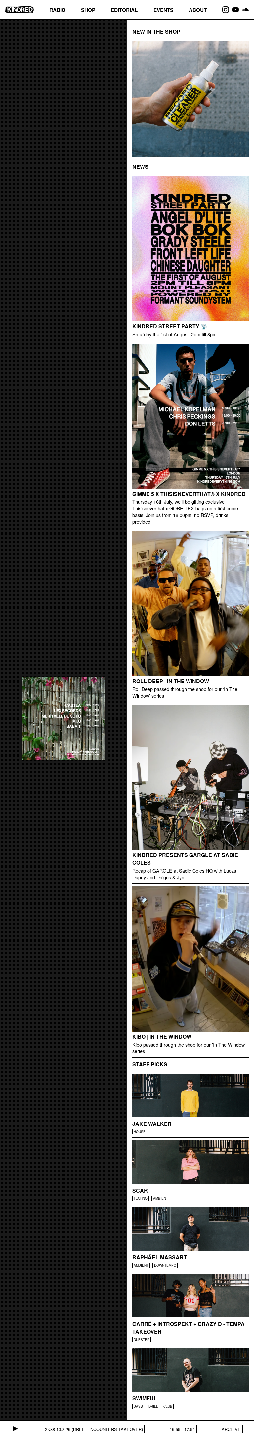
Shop (88, 10)
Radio (57, 10)
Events (163, 10)
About (198, 10)
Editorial (124, 10)
